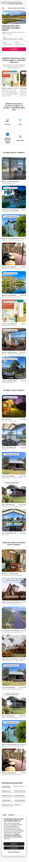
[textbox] (8, 44)
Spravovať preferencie (14, 852)
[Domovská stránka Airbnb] (3, 8)
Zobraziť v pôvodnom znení (16, 3)
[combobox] (14, 39)
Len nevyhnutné (14, 848)
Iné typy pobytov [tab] (6, 786)
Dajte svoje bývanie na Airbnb (16, 8)
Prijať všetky (14, 844)
